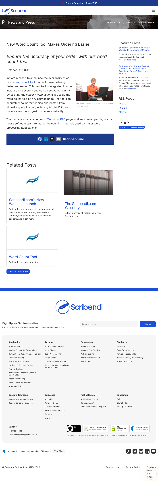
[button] (153, 10)
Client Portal (122, 403)
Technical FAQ (56, 119)
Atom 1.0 (123, 112)
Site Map (151, 467)
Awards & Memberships (55, 410)
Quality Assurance (52, 406)
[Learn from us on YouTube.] (153, 451)
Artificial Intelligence (89, 399)
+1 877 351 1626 (15, 431)
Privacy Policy (119, 435)
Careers (48, 414)
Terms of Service (136, 435)
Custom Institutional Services (21, 399)
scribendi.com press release (132, 127)
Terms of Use (112, 467)
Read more (131, 60)
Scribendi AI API (87, 403)
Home (110, 22)
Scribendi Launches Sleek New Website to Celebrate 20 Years (134, 48)
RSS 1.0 (122, 103)
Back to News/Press (19, 271)
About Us (48, 399)
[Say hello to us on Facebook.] (135, 451)
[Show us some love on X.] (128, 451)
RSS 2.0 (123, 107)
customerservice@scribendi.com (22, 435)
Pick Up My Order (124, 406)
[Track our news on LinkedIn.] (147, 451)
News (119, 22)
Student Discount (124, 361)
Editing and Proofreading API (93, 406)
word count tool (25, 82)
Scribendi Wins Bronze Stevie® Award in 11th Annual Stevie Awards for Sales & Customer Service (134, 70)
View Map (58, 451)
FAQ (118, 399)
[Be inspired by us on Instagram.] (141, 451)
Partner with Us (51, 403)
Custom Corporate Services (20, 403)
